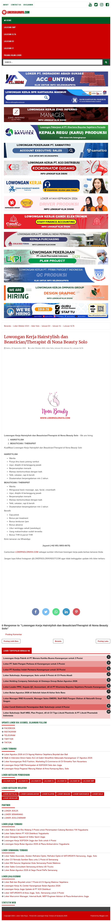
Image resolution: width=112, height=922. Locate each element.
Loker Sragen (63, 794)
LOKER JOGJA (11, 811)
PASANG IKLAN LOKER (12, 55)
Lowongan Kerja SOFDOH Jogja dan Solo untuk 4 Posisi (30, 840)
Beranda (58, 641)
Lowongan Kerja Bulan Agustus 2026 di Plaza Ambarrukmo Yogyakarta (36, 844)
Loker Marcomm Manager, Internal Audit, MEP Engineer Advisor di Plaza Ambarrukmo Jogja (46, 896)
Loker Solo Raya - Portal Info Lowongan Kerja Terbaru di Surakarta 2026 (41, 916)
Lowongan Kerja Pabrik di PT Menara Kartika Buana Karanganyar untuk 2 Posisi (43, 658)
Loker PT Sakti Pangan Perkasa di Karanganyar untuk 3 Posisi (34, 664)
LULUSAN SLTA (10, 34)
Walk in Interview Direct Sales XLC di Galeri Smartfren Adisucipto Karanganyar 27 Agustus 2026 (48, 758)
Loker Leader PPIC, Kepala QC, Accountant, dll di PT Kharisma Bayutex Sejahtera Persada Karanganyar (54, 687)
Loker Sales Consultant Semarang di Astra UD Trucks (28, 866)
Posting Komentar (13, 634)
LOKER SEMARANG (13, 814)
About (5, 4)
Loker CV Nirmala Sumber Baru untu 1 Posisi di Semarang (31, 859)
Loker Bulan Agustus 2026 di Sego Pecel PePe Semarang (30, 870)
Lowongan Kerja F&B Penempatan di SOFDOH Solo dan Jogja (33, 765)
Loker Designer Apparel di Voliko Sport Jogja (24, 837)
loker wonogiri (10, 798)
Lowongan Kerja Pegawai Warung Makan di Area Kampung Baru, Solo (36, 768)
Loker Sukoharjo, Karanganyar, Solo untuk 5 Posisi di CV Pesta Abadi (37, 675)
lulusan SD (74, 781)
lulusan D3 (59, 348)
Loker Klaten (48, 794)
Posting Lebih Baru (11, 641)
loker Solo (50, 348)
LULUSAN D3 (9, 41)
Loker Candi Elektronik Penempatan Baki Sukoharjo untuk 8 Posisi (36, 707)
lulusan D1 (23, 781)
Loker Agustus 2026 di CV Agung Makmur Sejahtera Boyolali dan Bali (36, 754)
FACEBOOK (9, 728)
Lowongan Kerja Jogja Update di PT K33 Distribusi (27, 889)
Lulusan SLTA (78, 348)
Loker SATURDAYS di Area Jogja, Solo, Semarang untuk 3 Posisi (34, 893)
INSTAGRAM (10, 732)
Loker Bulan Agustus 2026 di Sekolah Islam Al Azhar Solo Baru (34, 692)
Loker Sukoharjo (81, 794)
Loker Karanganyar (29, 794)
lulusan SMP (88, 781)
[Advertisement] (56, 371)
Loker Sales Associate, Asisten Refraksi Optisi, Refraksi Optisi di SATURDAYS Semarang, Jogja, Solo (50, 856)
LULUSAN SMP (9, 27)
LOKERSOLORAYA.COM (26, 552)
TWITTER (8, 739)
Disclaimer (28, 4)
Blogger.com (103, 916)
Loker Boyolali (10, 794)
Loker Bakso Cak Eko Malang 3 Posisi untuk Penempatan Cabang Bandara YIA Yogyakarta (46, 830)
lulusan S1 (68, 348)
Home (8, 20)
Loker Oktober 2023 (37, 348)
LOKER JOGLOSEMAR (15, 818)
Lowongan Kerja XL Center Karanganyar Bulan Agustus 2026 (32, 886)
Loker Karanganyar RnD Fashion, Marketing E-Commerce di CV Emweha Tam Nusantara (45, 761)
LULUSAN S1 (9, 48)
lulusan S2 (62, 781)
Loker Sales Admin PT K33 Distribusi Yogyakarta (26, 833)
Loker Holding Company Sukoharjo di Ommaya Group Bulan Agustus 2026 (40, 681)
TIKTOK (8, 742)
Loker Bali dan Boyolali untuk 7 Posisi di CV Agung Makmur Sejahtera (36, 882)
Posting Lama (103, 641)
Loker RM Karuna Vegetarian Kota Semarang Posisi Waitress (32, 863)
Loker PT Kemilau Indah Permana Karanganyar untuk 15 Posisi (34, 669)
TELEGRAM (9, 735)
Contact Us (16, 4)
